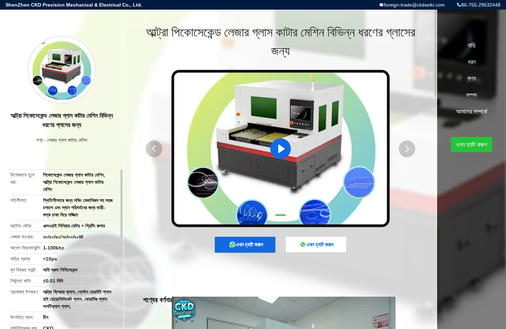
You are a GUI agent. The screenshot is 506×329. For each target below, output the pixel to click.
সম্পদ (471, 95)
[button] (154, 148)
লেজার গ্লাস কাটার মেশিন (67, 140)
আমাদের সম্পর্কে (471, 111)
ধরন (472, 62)
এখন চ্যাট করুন (249, 244)
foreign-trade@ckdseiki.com (414, 5)
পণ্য (39, 140)
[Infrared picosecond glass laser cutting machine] (280, 148)
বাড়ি (472, 45)
